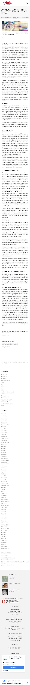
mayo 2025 (3, 413)
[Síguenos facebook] (9, 648)
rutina (20, 362)
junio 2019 (3, 534)
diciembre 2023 (4, 436)
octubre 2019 (4, 526)
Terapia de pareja (5, 396)
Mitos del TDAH (4, 556)
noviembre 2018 (5, 548)
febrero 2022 (4, 477)
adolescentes (4, 376)
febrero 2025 (4, 419)
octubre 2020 (4, 503)
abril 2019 (3, 538)
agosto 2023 (4, 444)
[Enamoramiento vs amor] (5, 592)
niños (2, 386)
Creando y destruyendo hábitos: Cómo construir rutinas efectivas (15, 562)
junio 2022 (3, 470)
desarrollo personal (5, 380)
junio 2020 (3, 511)
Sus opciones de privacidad (12, 681)
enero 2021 (3, 497)
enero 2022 (3, 479)
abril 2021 (3, 491)
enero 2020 (3, 521)
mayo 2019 (3, 536)
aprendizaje (3, 378)
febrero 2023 (4, 456)
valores (2, 405)
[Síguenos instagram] (16, 648)
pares (2, 390)
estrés (9, 362)
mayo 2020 (3, 513)
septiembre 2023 (5, 442)
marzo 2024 (3, 430)
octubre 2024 (4, 423)
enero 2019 (3, 544)
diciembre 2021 (4, 481)
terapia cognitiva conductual (7, 392)
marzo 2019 (3, 540)
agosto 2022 (4, 466)
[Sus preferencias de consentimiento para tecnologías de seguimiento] (27, 682)
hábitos (12, 362)
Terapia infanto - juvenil (9, 34)
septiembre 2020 (5, 505)
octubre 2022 (4, 462)
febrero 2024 (4, 432)
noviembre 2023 (5, 438)
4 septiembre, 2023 (23, 33)
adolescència (4, 374)
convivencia (4, 362)
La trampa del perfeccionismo (8, 558)
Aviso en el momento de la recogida (11, 683)
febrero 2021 (4, 495)
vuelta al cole (5, 363)
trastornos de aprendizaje (7, 403)
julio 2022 (3, 468)
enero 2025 (3, 421)
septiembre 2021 (5, 485)
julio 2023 (3, 446)
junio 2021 (3, 487)
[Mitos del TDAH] (5, 579)
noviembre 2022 (5, 460)
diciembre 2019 (4, 523)
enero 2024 (3, 434)
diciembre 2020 (4, 499)
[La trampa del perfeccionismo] (5, 585)
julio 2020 (3, 509)
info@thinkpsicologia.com (16, 633)
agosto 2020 (4, 507)
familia (2, 382)
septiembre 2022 (5, 464)
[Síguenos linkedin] (13, 648)
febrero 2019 (4, 542)
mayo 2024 (3, 428)
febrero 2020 (4, 519)
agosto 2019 (4, 530)
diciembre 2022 (4, 458)
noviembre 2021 (5, 483)
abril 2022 (3, 474)
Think (5, 33)
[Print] (3, 37)
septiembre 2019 (5, 528)
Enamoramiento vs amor (6, 559)
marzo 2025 (3, 417)
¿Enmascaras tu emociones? (7, 565)
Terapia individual (5, 397)
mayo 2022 (3, 472)
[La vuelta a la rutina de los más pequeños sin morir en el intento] (15, 26)
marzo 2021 (3, 493)
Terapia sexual (4, 401)
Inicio (2, 17)
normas (17, 362)
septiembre (25, 362)
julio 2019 (3, 532)
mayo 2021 (3, 489)
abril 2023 (3, 452)
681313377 (15, 614)
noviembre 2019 (5, 525)
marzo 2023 (3, 454)
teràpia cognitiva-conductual (7, 394)
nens (2, 384)
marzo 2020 (3, 517)
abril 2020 (3, 515)
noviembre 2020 (5, 501)
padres (2, 388)
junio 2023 (3, 448)
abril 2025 (3, 415)
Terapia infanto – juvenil (6, 399)
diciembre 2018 (4, 546)
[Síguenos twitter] (19, 648)
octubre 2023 (4, 440)
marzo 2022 (3, 476)
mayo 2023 (3, 450)
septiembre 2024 (5, 425)
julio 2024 (3, 426)
